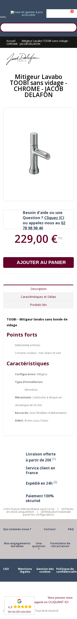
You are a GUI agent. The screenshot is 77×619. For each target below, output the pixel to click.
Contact (50, 529)
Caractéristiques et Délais (38, 297)
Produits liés (38, 305)
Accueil (10, 41)
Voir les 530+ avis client (19, 611)
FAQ (71, 529)
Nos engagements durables (17, 544)
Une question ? (38, 546)
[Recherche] (71, 27)
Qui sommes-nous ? (17, 529)
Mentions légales (25, 570)
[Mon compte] (61, 13)
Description (38, 289)
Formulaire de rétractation (60, 544)
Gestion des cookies (45, 570)
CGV (6, 569)
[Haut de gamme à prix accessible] (27, 13)
